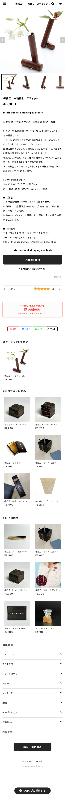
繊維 (5, 702)
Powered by (29, 766)
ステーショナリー (11, 673)
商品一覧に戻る (32, 747)
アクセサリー (9, 664)
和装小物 (7, 731)
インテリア (8, 693)
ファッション (8, 654)
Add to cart (32, 259)
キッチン (7, 683)
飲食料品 (7, 722)
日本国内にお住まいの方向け (32, 269)
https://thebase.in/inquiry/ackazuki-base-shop (30, 242)
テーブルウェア (10, 712)
